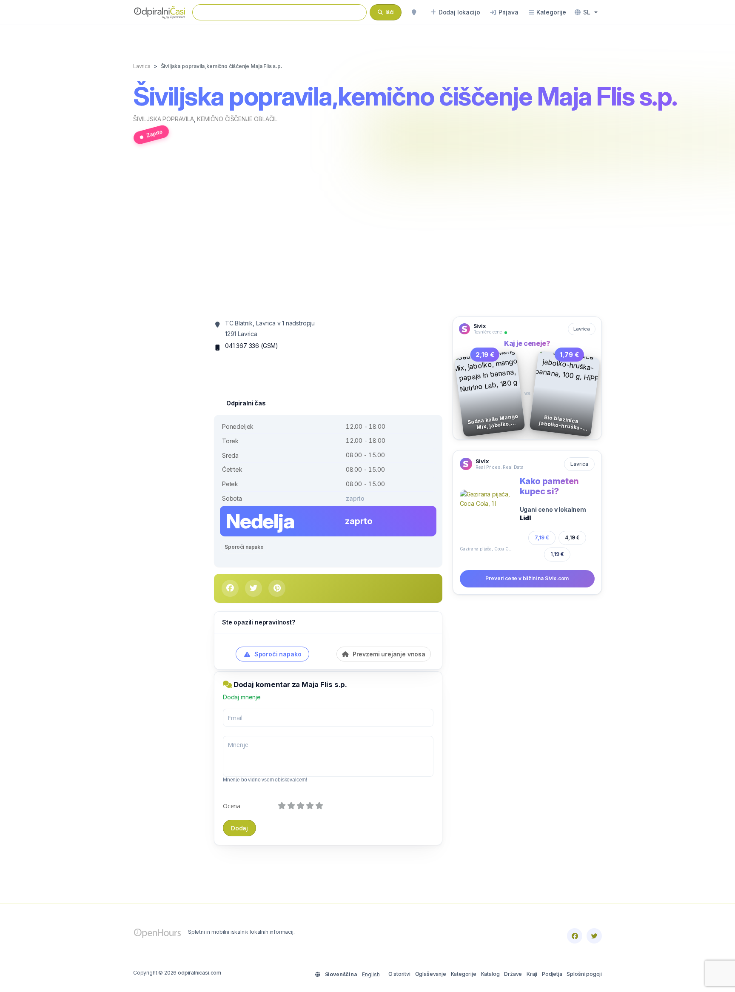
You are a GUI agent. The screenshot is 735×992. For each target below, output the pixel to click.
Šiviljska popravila (163, 119)
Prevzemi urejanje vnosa (388, 654)
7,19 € (542, 537)
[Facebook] (574, 936)
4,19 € (572, 537)
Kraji (532, 974)
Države (513, 974)
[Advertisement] (367, 235)
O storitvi (399, 974)
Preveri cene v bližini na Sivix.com (527, 578)
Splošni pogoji (584, 974)
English (371, 974)
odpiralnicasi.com (199, 972)
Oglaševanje (430, 974)
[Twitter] (594, 936)
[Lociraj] (414, 12)
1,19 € (557, 554)
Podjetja (552, 974)
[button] (586, 12)
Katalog (490, 974)
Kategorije (463, 974)
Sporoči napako (244, 547)
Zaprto (154, 133)
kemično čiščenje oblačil (237, 119)
